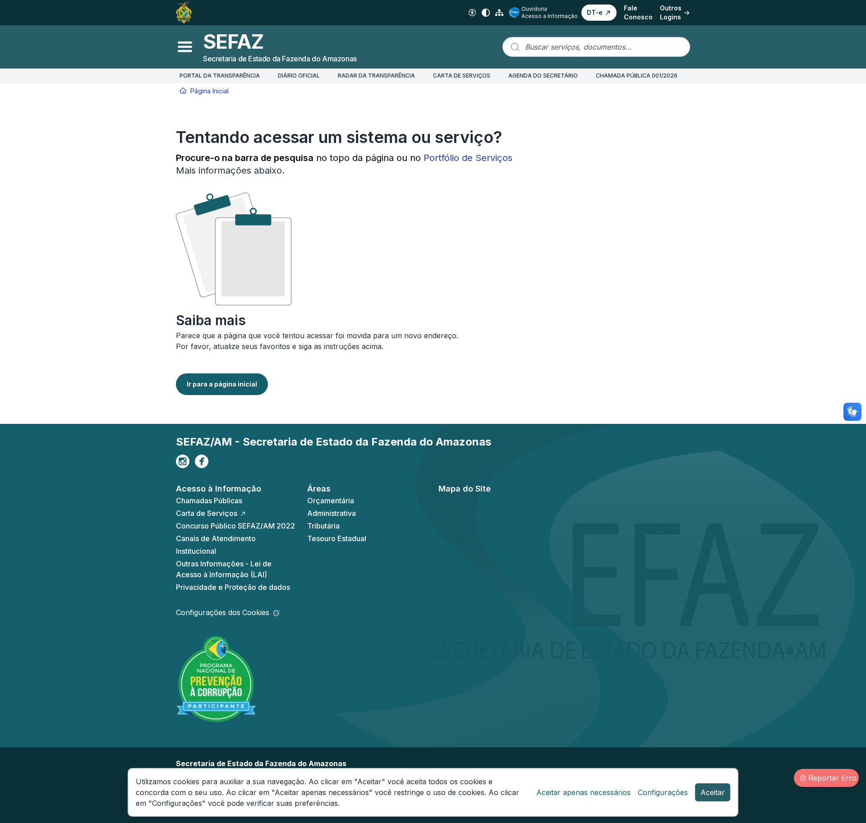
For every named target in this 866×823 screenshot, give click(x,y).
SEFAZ (233, 41)
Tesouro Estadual (336, 538)
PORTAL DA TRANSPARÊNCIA (220, 75)
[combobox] (596, 47)
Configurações (663, 792)
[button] (599, 13)
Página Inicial (209, 91)
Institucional (196, 551)
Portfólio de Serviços (468, 157)
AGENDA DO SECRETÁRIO (543, 75)
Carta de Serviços (206, 513)
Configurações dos (222, 612)
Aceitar (712, 792)
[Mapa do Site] (499, 12)
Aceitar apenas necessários (583, 792)
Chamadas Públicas (209, 500)
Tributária (323, 525)
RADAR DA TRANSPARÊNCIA (376, 75)
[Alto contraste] (486, 12)
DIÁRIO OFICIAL (299, 75)
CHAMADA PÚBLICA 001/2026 (636, 75)
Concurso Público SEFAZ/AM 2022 (235, 525)
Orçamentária (330, 500)
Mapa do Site (464, 488)
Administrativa (331, 513)
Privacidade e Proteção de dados (233, 587)
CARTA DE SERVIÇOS (461, 75)
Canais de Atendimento (216, 538)
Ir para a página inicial (222, 384)
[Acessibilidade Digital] (472, 12)
